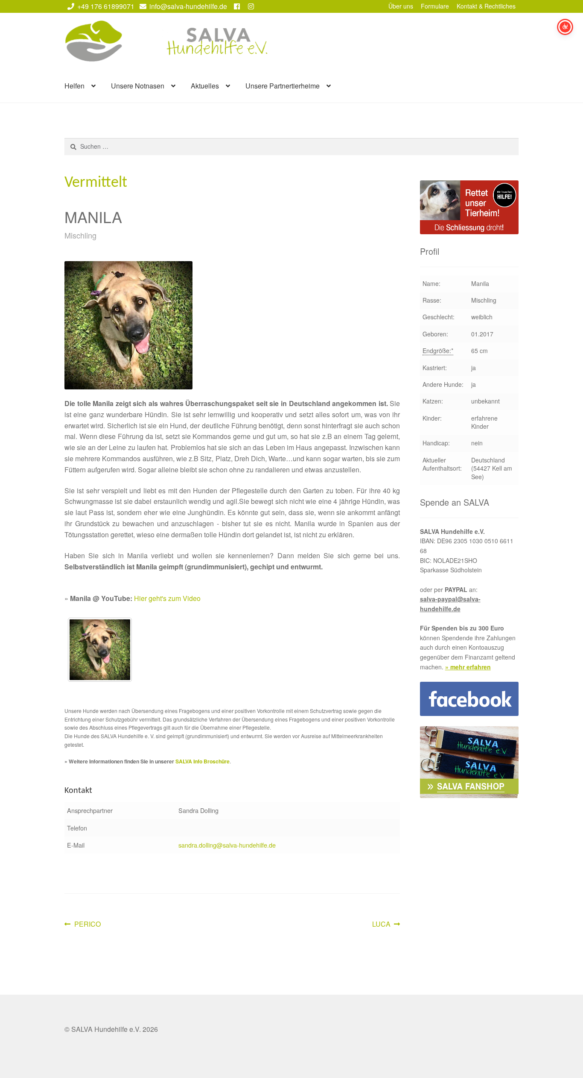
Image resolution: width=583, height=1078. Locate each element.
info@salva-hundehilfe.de (188, 6)
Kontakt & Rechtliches (486, 6)
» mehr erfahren (468, 667)
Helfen (74, 86)
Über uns (400, 6)
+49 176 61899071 (105, 6)
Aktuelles (205, 86)
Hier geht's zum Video (167, 598)
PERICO (87, 924)
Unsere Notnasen (137, 86)
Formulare (435, 6)
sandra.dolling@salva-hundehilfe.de (227, 844)
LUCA (385, 924)
